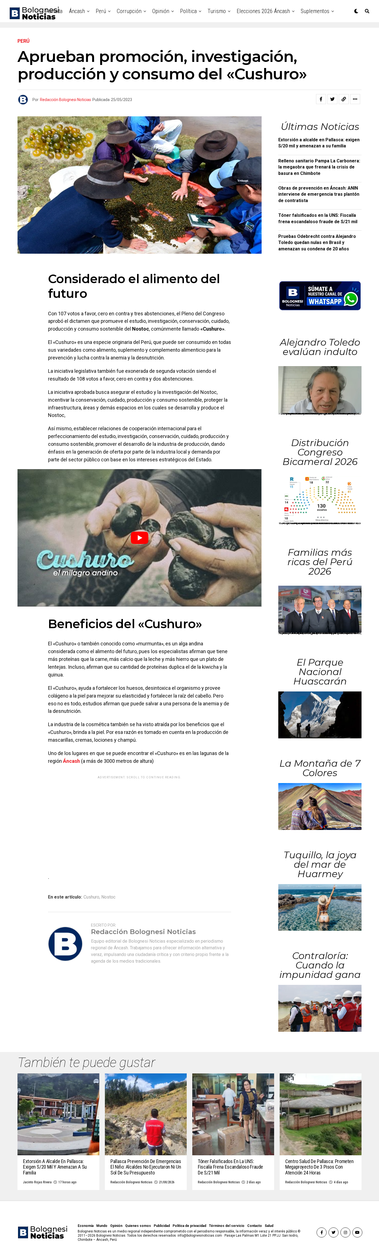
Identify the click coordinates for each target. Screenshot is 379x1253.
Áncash (77, 11)
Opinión (160, 11)
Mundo (101, 1226)
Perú (101, 11)
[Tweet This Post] (332, 99)
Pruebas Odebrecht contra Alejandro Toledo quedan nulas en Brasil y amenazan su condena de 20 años (317, 242)
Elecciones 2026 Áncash (263, 11)
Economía (86, 1226)
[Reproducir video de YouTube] (139, 538)
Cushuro (91, 897)
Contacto (254, 1226)
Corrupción (129, 11)
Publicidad (162, 1226)
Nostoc (108, 897)
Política (188, 11)
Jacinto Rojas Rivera (37, 1182)
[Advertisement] (139, 820)
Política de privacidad (189, 1226)
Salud (269, 1226)
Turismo (217, 11)
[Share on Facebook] (321, 99)
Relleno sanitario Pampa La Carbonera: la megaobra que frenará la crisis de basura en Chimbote (319, 167)
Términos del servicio (226, 1226)
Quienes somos (138, 1226)
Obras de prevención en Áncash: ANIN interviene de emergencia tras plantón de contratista (318, 194)
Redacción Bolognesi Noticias (65, 99)
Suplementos (315, 11)
